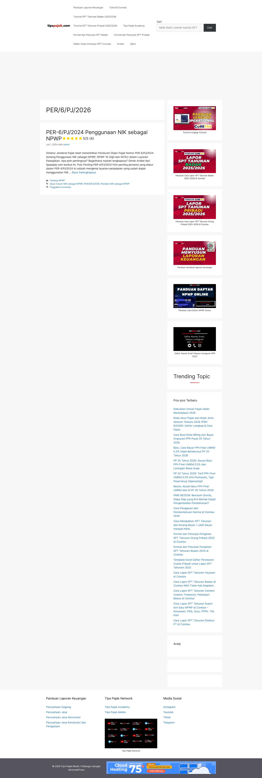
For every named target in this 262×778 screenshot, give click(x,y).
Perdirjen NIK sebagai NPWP (115, 183)
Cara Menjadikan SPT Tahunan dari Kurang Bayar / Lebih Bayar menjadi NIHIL (192, 525)
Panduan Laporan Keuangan (88, 7)
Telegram (169, 722)
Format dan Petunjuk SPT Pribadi (131, 34)
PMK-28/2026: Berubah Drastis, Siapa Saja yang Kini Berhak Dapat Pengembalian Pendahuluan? (194, 499)
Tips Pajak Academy (134, 25)
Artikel (120, 43)
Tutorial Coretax (118, 7)
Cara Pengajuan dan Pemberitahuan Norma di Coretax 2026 (193, 512)
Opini (133, 43)
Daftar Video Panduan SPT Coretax (92, 43)
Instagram (169, 707)
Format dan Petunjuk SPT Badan (90, 34)
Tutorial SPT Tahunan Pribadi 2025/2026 (95, 25)
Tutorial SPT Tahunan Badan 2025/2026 (94, 16)
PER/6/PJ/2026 (91, 183)
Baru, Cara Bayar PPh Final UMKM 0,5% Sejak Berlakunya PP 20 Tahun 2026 (194, 451)
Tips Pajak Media (115, 712)
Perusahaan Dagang (58, 707)
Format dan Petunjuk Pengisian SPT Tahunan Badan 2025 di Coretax (192, 550)
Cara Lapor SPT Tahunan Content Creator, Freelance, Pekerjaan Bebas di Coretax (194, 594)
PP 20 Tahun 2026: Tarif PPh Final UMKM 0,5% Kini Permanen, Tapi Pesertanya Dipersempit (194, 477)
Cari (159, 21)
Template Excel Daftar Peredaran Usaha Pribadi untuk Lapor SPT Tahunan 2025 (193, 563)
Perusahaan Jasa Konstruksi (63, 717)
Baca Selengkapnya (84, 172)
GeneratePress (76, 769)
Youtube (168, 712)
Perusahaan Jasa (56, 712)
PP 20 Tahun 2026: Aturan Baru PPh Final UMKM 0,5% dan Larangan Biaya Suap (192, 464)
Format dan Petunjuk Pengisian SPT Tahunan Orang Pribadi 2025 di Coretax (193, 537)
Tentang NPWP (57, 180)
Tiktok (167, 717)
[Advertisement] (131, 74)
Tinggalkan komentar (60, 187)
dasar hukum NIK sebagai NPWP (66, 183)
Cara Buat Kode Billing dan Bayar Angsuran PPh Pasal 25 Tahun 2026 (193, 438)
